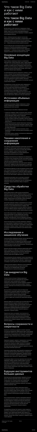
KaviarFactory (5, 1)
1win (11, 50)
